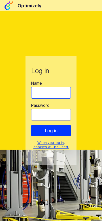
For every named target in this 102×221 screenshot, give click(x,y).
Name (36, 83)
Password (40, 105)
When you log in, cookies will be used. (51, 145)
